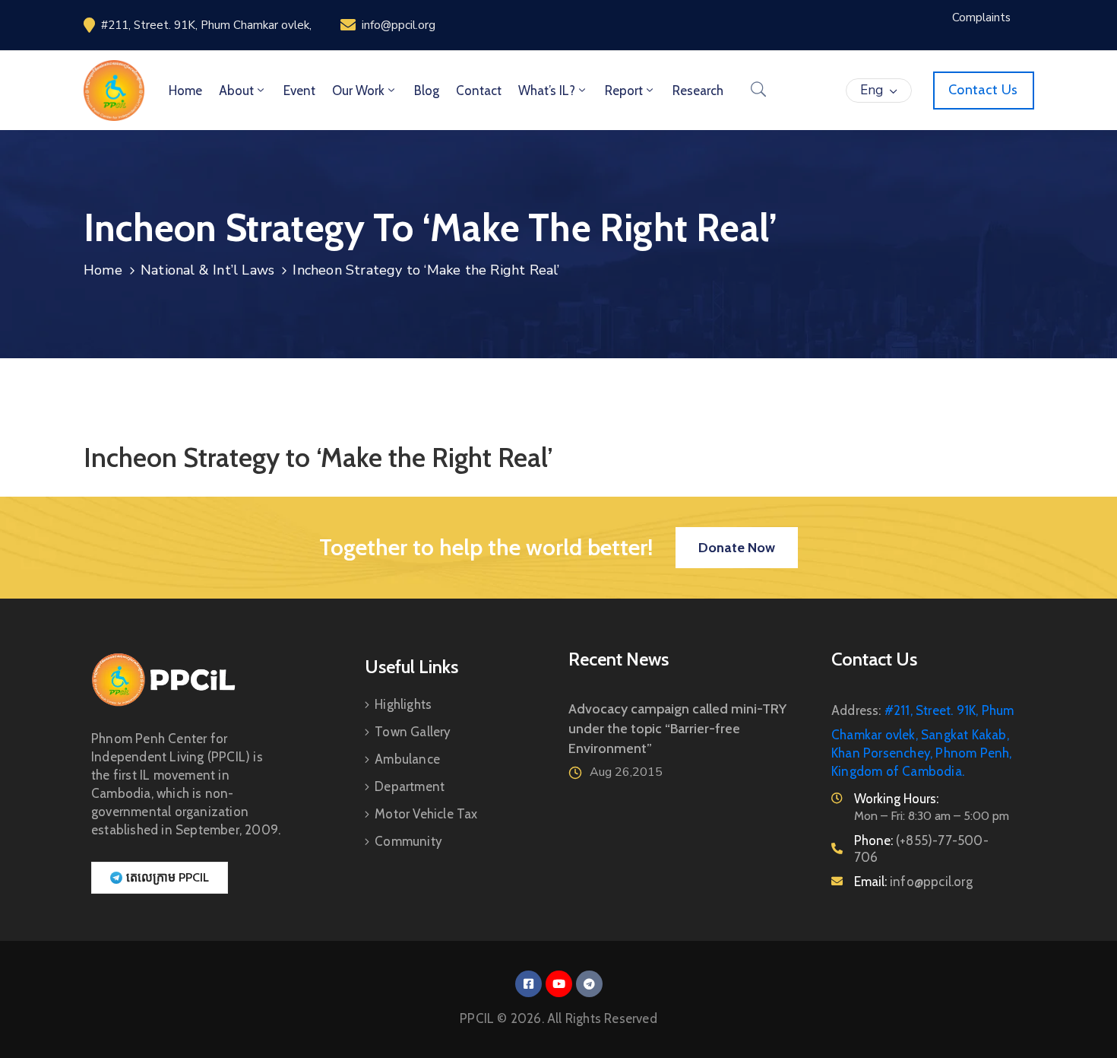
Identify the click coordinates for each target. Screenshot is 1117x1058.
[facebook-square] (528, 984)
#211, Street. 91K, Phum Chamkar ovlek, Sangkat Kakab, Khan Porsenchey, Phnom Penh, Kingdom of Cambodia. (922, 741)
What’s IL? (546, 90)
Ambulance (407, 759)
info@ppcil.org (398, 25)
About (236, 90)
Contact (479, 90)
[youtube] (559, 984)
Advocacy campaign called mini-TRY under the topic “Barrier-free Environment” (677, 729)
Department (410, 786)
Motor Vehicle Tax (426, 813)
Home (185, 90)
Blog (426, 90)
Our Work (358, 90)
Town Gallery (413, 731)
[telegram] (589, 984)
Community (408, 841)
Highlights (403, 704)
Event (299, 90)
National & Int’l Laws (207, 270)
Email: (913, 881)
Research (697, 90)
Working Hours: (896, 798)
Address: (856, 710)
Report (624, 90)
